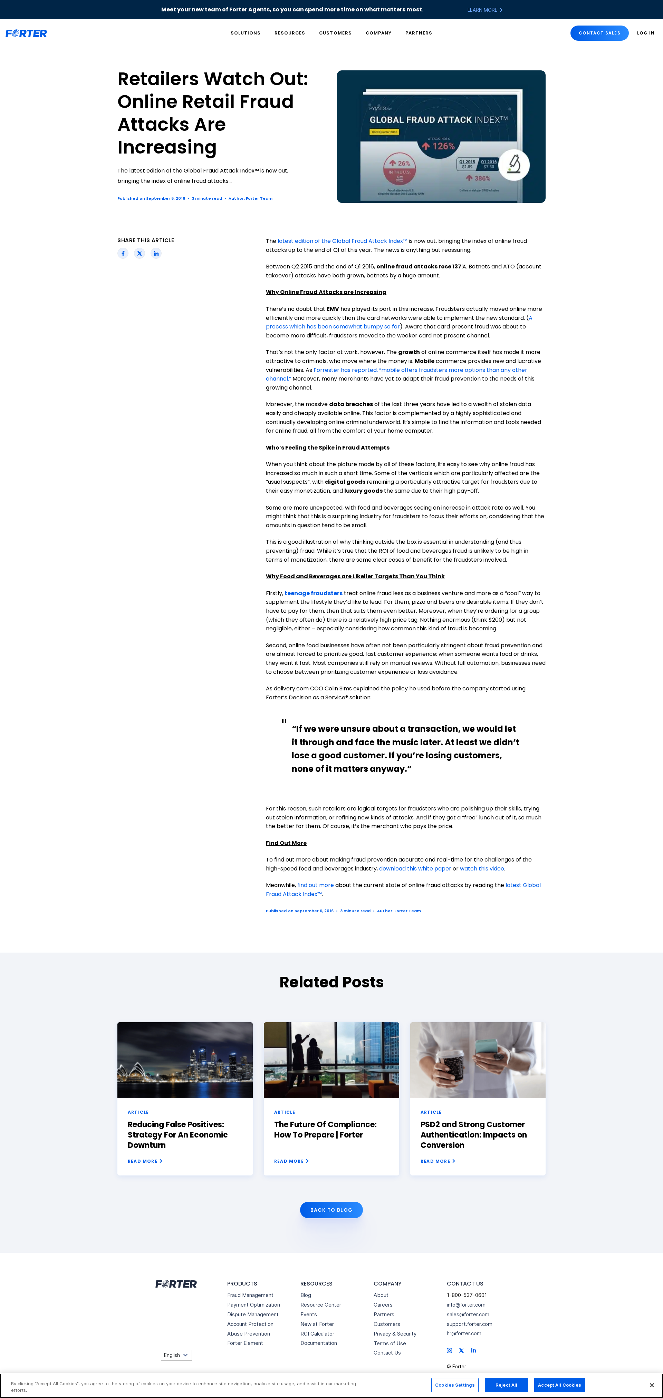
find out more (315, 885)
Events (308, 1314)
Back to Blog (331, 1210)
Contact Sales (600, 33)
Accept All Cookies (559, 1385)
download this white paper (415, 869)
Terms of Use (390, 1343)
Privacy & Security (395, 1333)
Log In (646, 33)
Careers (383, 1304)
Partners (418, 33)
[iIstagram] (449, 1350)
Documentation (318, 1343)
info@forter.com (466, 1304)
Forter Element (245, 1343)
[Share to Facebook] (123, 253)
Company (379, 33)
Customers (335, 33)
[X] (461, 1350)
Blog (305, 1295)
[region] (331, 1386)
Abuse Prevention (248, 1333)
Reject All (506, 1385)
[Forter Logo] (175, 1284)
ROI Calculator (317, 1333)
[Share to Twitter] (139, 253)
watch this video (482, 869)
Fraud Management (250, 1295)
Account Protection (250, 1324)
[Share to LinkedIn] (156, 253)
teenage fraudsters (314, 593)
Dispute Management (253, 1314)
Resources (290, 33)
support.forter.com (469, 1324)
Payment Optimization (253, 1304)
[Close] (652, 1385)
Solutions (246, 33)
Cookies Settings (455, 1385)
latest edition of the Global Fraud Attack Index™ (342, 241)
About (381, 1295)
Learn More (483, 10)
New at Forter (317, 1324)
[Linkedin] (473, 1349)
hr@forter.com (464, 1333)
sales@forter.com (468, 1314)
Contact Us (387, 1352)
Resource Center (320, 1304)
